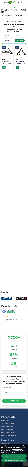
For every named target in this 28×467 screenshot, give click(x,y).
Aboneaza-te (14, 401)
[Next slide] (23, 298)
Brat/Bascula (15, 7)
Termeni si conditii (7, 423)
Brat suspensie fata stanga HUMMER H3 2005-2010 (7, 60)
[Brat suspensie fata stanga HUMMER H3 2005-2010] (7, 51)
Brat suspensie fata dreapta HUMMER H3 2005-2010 (21, 60)
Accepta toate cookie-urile (14, 456)
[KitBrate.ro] (6, 2)
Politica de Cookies (7, 432)
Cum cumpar (5, 443)
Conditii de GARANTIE (8, 435)
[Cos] (25, 2)
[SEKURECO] (21, 301)
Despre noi (5, 420)
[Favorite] (17, 2)
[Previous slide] (4, 298)
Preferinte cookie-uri (14, 464)
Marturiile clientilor (8, 429)
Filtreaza (20, 40)
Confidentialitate (7, 426)
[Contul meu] (21, 2)
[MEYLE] (6, 301)
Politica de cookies (17, 449)
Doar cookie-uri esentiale (14, 460)
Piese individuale (5, 7)
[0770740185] (10, 2)
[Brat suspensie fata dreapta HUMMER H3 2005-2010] (21, 51)
